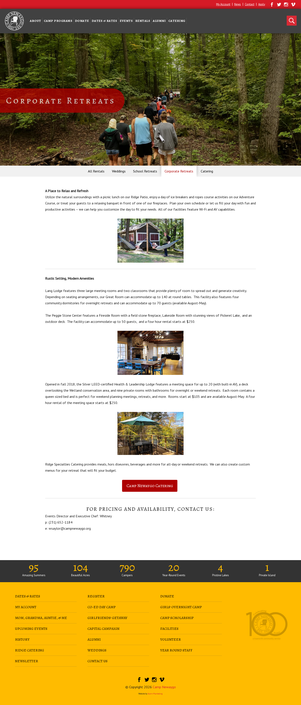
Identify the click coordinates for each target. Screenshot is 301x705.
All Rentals (96, 171)
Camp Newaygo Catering (149, 486)
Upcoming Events (31, 628)
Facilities (169, 628)
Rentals (142, 21)
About (35, 21)
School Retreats (145, 171)
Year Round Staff (176, 650)
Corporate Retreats (179, 171)
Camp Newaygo (164, 687)
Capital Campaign (103, 628)
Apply (261, 4)
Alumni (159, 21)
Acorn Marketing (155, 693)
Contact (249, 4)
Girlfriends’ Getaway (107, 617)
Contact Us (97, 661)
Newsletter (26, 661)
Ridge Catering (29, 650)
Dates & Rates (104, 21)
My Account (223, 4)
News (237, 4)
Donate (82, 21)
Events (126, 21)
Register (96, 596)
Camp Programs (58, 21)
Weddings (119, 171)
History (22, 639)
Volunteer (170, 639)
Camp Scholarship (177, 617)
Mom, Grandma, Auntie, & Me (41, 617)
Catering (176, 21)
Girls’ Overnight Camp (181, 607)
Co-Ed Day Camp (101, 607)
